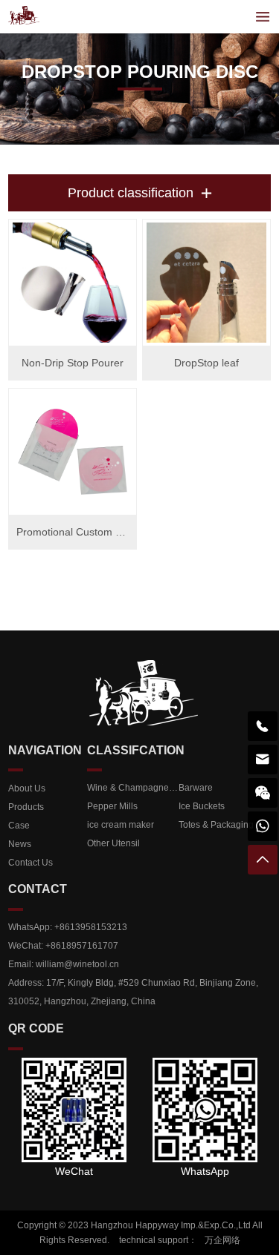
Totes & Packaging (216, 825)
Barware (196, 788)
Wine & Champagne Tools (133, 788)
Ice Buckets (202, 806)
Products (26, 807)
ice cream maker (120, 825)
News (19, 844)
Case (19, 825)
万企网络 (222, 1240)
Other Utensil (113, 843)
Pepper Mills (112, 806)
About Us (26, 788)
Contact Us (30, 862)
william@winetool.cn (77, 964)
